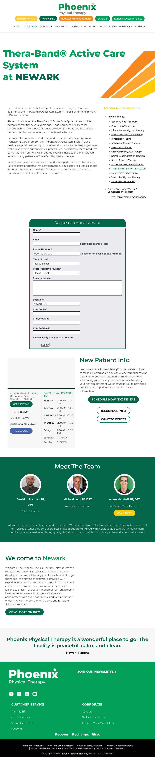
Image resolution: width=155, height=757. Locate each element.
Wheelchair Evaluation (123, 181)
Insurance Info (113, 411)
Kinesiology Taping (121, 138)
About (17, 26)
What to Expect (113, 419)
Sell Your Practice (94, 717)
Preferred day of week (47, 268)
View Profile (124, 513)
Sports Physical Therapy (124, 160)
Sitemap (120, 748)
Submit (45, 344)
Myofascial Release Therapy (125, 143)
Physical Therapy (116, 116)
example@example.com (94, 243)
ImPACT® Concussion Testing (127, 134)
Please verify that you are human (53, 337)
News (102, 26)
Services (45, 26)
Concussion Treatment (123, 126)
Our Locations (20, 717)
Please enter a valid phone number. (101, 253)
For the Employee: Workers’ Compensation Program (122, 190)
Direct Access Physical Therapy (127, 130)
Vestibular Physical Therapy (125, 177)
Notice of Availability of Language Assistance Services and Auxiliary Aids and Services (72, 748)
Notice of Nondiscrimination (119, 745)
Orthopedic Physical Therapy (126, 151)
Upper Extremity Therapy (124, 173)
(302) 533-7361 (22, 418)
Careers (87, 711)
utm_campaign (41, 327)
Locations (31, 26)
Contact (140, 26)
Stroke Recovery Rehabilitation (127, 164)
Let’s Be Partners (119, 26)
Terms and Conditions (32, 745)
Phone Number (42, 249)
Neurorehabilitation (121, 147)
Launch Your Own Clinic (98, 723)
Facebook (21, 431)
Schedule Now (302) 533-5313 (113, 399)
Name (37, 229)
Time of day (40, 259)
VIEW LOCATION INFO (24, 612)
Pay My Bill (18, 711)
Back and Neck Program (124, 121)
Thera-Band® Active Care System (128, 168)
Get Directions (21, 404)
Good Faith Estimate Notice (60, 745)
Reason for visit (42, 278)
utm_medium (41, 318)
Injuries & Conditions (83, 26)
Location (38, 299)
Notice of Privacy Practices (89, 745)
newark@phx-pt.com (26, 424)
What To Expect (22, 723)
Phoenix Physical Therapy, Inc (76, 753)
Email (36, 239)
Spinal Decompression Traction (128, 156)
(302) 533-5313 (25, 412)
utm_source (40, 309)
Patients (60, 26)
